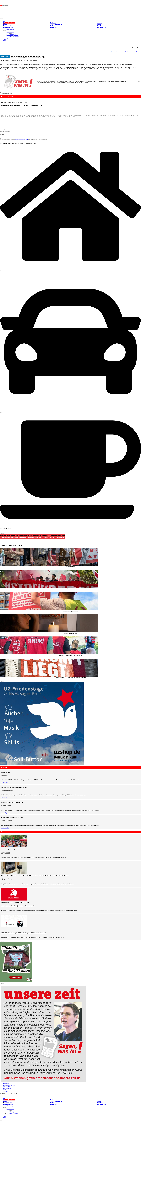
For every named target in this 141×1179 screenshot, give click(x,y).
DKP (4, 40)
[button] (0, 1095)
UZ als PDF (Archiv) (12, 35)
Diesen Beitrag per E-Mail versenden (134, 51)
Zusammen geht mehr (7, 790)
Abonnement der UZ (132, 81)
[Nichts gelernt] (14, 873)
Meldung (34, 60)
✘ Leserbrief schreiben (7, 96)
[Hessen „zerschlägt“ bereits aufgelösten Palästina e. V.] (14, 926)
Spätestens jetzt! (70, 566)
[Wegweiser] (14, 847)
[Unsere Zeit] (21, 17)
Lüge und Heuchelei (6, 820)
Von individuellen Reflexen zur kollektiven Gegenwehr (70, 677)
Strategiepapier (10, 29)
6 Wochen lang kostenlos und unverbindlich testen (102, 82)
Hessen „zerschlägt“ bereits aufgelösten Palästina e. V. (23, 932)
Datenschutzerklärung (21, 139)
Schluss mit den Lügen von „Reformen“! (18, 906)
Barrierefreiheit (7, 1088)
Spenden (9, 38)
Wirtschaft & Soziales (122, 47)
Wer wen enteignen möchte (70, 611)
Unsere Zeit (114, 47)
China (8, 27)
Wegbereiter (4, 775)
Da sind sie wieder (6, 805)
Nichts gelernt (7, 879)
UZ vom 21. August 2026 (13, 36)
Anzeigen (5, 1091)
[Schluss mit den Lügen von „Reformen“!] (14, 900)
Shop (4, 39)
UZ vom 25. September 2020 (23, 60)
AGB (4, 1089)
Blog (4, 23)
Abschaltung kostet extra (70, 633)
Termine (5, 24)
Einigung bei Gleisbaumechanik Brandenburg (70, 655)
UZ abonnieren (10, 32)
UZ (4, 21)
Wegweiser (5, 852)
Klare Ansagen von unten (70, 589)
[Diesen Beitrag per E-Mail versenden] (118, 51)
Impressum (6, 1083)
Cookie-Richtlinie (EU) (9, 1086)
